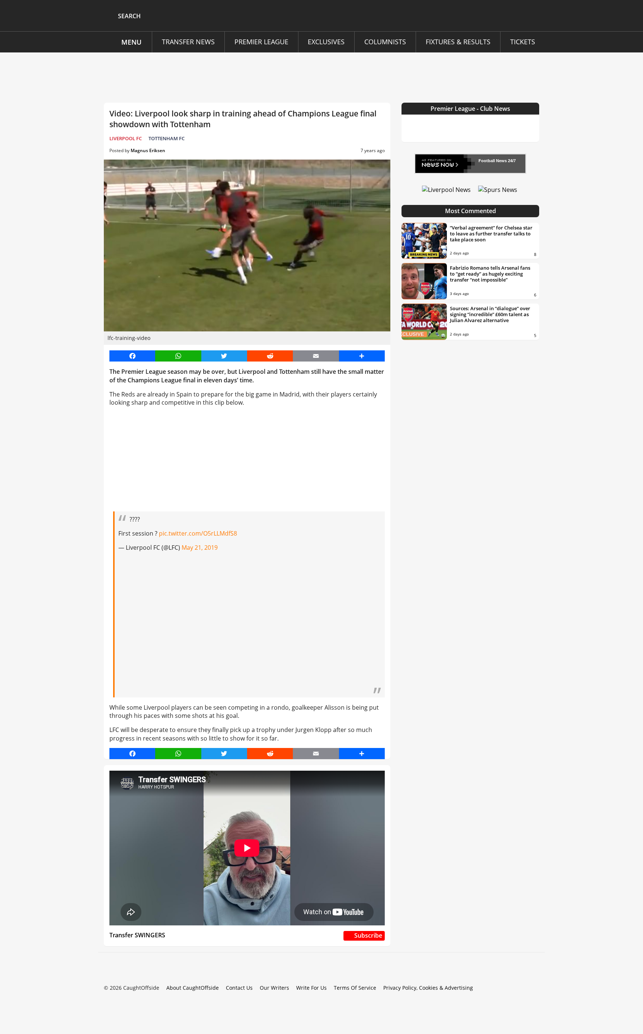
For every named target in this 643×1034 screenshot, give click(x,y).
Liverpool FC (125, 138)
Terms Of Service (355, 987)
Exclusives (326, 41)
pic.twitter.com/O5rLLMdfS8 (198, 533)
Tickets (522, 41)
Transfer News (188, 41)
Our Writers (274, 987)
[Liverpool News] (446, 189)
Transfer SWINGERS (137, 935)
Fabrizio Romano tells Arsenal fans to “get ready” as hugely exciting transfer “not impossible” (490, 274)
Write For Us (311, 987)
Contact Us (239, 987)
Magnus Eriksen (148, 150)
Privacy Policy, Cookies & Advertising (428, 987)
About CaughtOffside (192, 987)
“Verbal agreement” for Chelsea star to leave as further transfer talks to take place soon (491, 234)
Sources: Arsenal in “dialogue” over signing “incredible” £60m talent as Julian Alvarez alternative (490, 314)
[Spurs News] (497, 189)
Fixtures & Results (458, 41)
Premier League (261, 41)
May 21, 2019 (200, 547)
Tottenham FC (166, 138)
